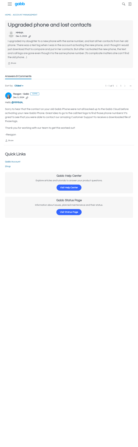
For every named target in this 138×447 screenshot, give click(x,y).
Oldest (18, 86)
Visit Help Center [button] (69, 187)
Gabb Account (12, 162)
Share (12, 63)
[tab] (18, 76)
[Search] (124, 4)
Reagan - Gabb (21, 94)
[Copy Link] (30, 36)
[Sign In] (130, 4)
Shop (8, 166)
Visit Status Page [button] (69, 212)
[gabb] (20, 4)
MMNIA (19, 33)
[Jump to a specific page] (130, 86)
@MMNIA (17, 102)
